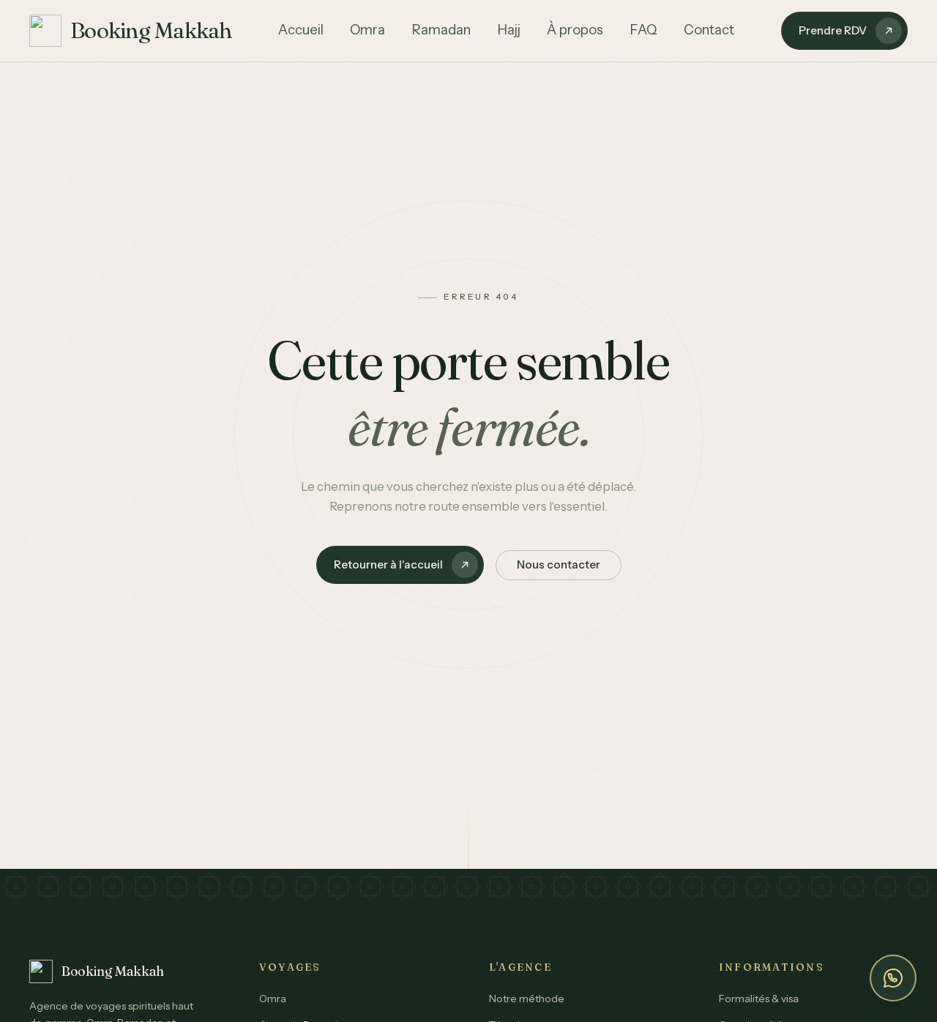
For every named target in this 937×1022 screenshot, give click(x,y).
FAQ (643, 29)
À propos (575, 29)
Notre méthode (526, 998)
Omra (367, 29)
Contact (709, 29)
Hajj (508, 29)
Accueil (301, 29)
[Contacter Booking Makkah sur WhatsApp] (893, 978)
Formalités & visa (759, 998)
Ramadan (441, 29)
